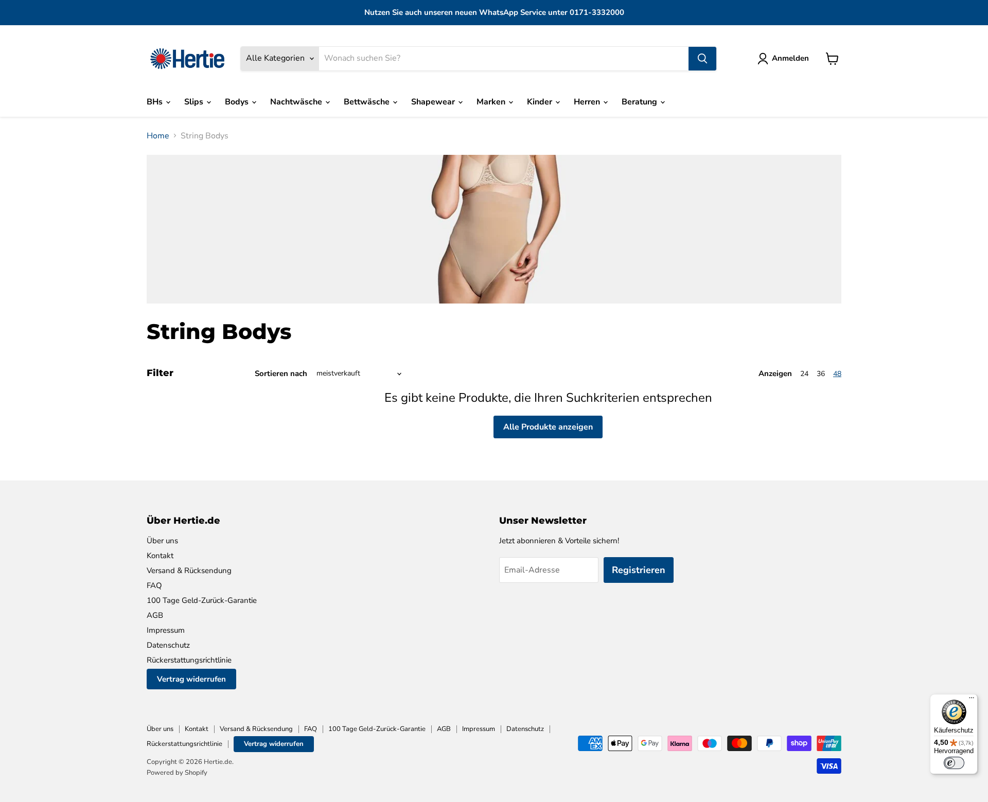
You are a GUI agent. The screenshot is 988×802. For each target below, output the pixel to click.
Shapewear (434, 102)
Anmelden (790, 58)
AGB (155, 615)
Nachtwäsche (297, 102)
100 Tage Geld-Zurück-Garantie (202, 600)
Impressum (166, 630)
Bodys (238, 102)
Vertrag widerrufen (191, 679)
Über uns (162, 541)
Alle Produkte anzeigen (548, 427)
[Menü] (971, 700)
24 (804, 374)
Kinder (540, 102)
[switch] (954, 763)
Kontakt (160, 555)
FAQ (154, 585)
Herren (588, 102)
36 (821, 374)
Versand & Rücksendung (189, 570)
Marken (492, 102)
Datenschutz (168, 645)
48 (837, 374)
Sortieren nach (281, 373)
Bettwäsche (368, 102)
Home (158, 135)
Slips (194, 102)
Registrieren (638, 570)
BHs (156, 102)
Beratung (640, 102)
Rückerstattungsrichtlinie (189, 660)
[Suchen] (702, 58)
